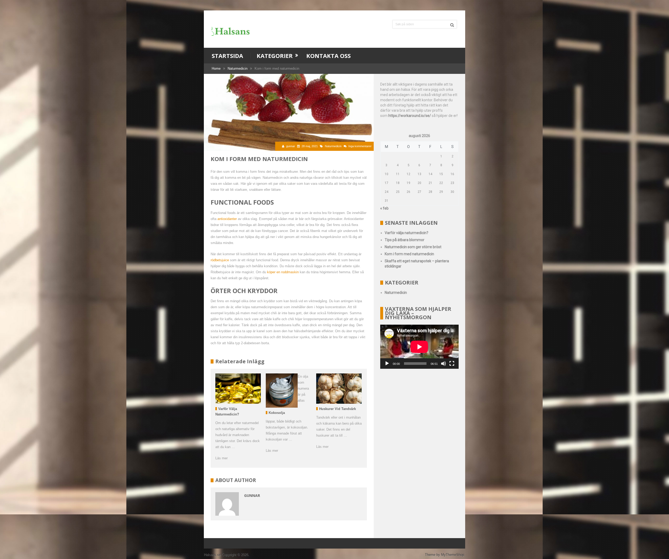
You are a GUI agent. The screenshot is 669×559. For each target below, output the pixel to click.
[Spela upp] (387, 363)
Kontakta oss (328, 55)
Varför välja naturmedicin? (406, 233)
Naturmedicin (237, 68)
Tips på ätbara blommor (404, 240)
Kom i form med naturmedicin (409, 254)
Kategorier (275, 55)
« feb (384, 208)
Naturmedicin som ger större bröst (413, 247)
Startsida (227, 55)
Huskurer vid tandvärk (337, 409)
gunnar (290, 146)
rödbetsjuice (220, 260)
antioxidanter (227, 219)
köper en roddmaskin (283, 272)
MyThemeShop (452, 555)
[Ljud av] (443, 363)
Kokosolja (277, 413)
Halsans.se (212, 555)
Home (216, 68)
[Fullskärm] (451, 363)
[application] (419, 347)
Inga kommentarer (360, 146)
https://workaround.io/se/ (409, 116)
